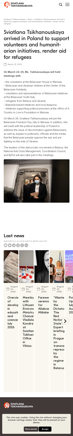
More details (31, 429)
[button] (65, 321)
